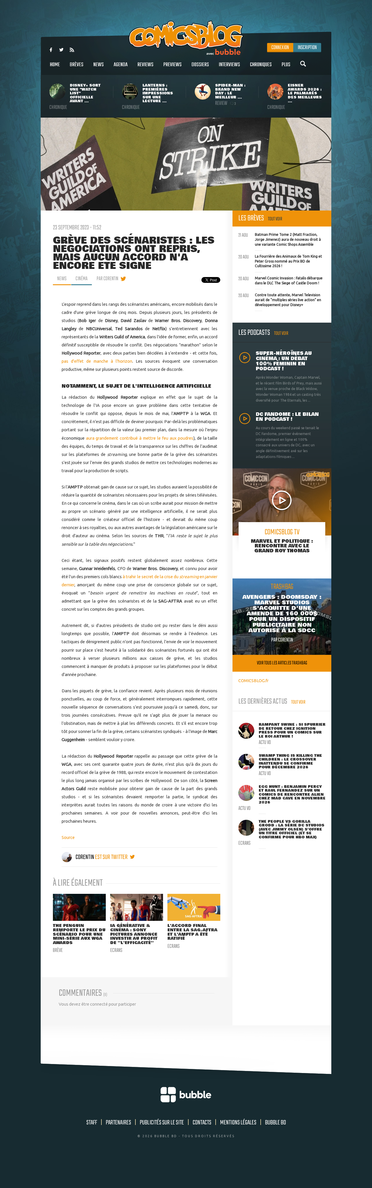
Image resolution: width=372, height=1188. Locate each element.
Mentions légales (238, 1122)
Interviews (229, 64)
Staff (91, 1122)
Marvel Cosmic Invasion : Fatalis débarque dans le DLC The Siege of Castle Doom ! (280, 280)
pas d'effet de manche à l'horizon (97, 361)
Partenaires (118, 1122)
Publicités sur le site (162, 1122)
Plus (286, 64)
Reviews (145, 64)
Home (55, 64)
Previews (172, 64)
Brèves (76, 64)
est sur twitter (111, 857)
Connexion (280, 48)
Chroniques (261, 64)
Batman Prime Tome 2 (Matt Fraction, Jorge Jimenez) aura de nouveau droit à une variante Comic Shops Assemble (279, 238)
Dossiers (200, 64)
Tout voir (275, 219)
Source (68, 837)
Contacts (202, 1122)
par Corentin (107, 279)
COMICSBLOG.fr (253, 680)
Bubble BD (275, 1122)
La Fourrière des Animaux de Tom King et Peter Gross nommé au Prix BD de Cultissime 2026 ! (280, 260)
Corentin (85, 857)
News (98, 64)
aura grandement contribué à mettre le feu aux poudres (139, 438)
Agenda (121, 64)
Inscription (307, 48)
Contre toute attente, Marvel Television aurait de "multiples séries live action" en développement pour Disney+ (279, 299)
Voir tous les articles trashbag (282, 663)
